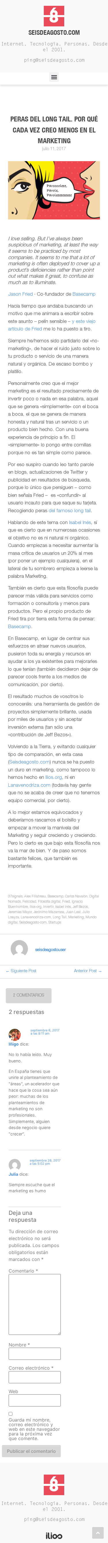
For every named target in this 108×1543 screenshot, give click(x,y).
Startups (54, 922)
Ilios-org (35, 907)
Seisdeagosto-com (33, 922)
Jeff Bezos (80, 907)
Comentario (23, 1270)
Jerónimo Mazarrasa (48, 912)
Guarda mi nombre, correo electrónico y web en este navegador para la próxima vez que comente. (34, 1429)
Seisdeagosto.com (54, 32)
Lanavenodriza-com (36, 917)
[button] (54, 77)
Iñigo (14, 1044)
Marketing (76, 917)
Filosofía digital (49, 902)
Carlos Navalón (76, 896)
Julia (13, 1174)
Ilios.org (54, 777)
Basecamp (84, 294)
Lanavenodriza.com (29, 785)
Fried (66, 902)
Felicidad (29, 902)
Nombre (19, 1344)
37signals (15, 896)
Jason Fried (20, 294)
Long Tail (60, 917)
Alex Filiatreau (35, 896)
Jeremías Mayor (20, 912)
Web (13, 1391)
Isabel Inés (80, 523)
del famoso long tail (70, 511)
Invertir (48, 907)
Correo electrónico (31, 1368)
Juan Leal (73, 912)
